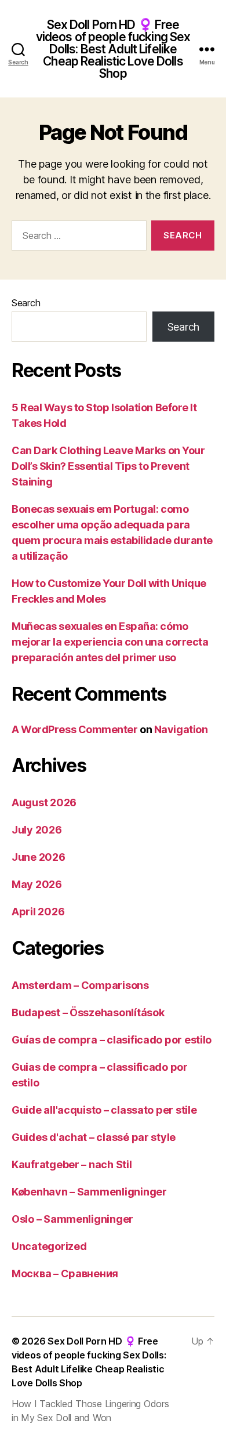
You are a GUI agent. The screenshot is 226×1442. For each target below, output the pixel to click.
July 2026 (37, 830)
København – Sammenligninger (89, 1192)
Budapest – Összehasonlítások (88, 1012)
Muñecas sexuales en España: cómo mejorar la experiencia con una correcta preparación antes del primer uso (110, 642)
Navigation (181, 729)
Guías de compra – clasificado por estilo (112, 1040)
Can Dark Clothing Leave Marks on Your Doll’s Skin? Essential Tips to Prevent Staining (108, 466)
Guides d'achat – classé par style (94, 1137)
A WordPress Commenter (75, 729)
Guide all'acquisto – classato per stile (104, 1110)
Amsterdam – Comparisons (80, 985)
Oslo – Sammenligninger (72, 1219)
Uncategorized (49, 1246)
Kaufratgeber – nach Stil (72, 1164)
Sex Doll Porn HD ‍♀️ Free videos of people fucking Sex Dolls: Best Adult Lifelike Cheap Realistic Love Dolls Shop (113, 49)
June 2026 (38, 857)
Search (26, 303)
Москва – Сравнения (65, 1273)
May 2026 (37, 884)
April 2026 (38, 911)
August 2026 (44, 802)
